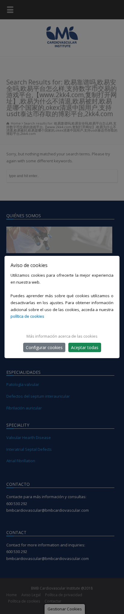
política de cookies (27, 316)
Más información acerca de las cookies (62, 336)
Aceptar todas (84, 347)
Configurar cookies (44, 347)
